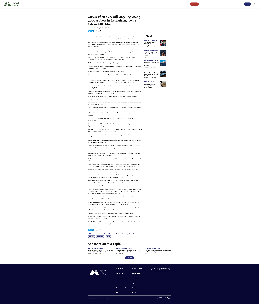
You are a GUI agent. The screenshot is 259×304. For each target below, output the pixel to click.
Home (203, 4)
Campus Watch (119, 268)
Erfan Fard (153, 89)
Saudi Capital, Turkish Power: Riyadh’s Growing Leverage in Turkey (151, 64)
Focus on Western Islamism (122, 287)
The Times (100, 63)
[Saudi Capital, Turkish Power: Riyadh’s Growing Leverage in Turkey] (163, 63)
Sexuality (124, 233)
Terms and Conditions (137, 278)
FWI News (146, 71)
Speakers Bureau (136, 273)
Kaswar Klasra (154, 46)
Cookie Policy (135, 287)
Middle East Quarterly (137, 268)
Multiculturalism (93, 233)
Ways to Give (135, 283)
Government (100, 236)
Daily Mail (107, 28)
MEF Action (118, 292)
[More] (212, 4)
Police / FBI (102, 233)
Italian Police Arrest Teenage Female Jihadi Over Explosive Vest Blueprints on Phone (151, 74)
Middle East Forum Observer (151, 40)
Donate (247, 4)
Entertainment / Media (113, 233)
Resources (229, 4)
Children (108, 236)
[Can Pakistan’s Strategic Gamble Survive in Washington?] (163, 43)
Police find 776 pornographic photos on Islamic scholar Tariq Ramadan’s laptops (158, 250)
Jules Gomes (153, 77)
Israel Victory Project (121, 283)
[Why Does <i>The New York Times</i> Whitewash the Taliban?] (163, 53)
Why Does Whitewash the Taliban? (150, 54)
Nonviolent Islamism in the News (102, 12)
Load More (129, 257)
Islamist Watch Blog (219, 4)
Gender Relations (133, 233)
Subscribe (194, 4)
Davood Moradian (154, 57)
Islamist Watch (91, 12)
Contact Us (134, 292)
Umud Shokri (153, 67)
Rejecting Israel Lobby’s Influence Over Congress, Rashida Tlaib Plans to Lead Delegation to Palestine (128, 250)
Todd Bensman (98, 253)
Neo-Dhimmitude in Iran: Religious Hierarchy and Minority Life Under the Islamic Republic (150, 85)
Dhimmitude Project (149, 81)
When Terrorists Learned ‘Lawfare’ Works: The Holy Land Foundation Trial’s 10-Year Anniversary (100, 250)
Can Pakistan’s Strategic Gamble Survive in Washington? (150, 43)
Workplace (91, 236)
